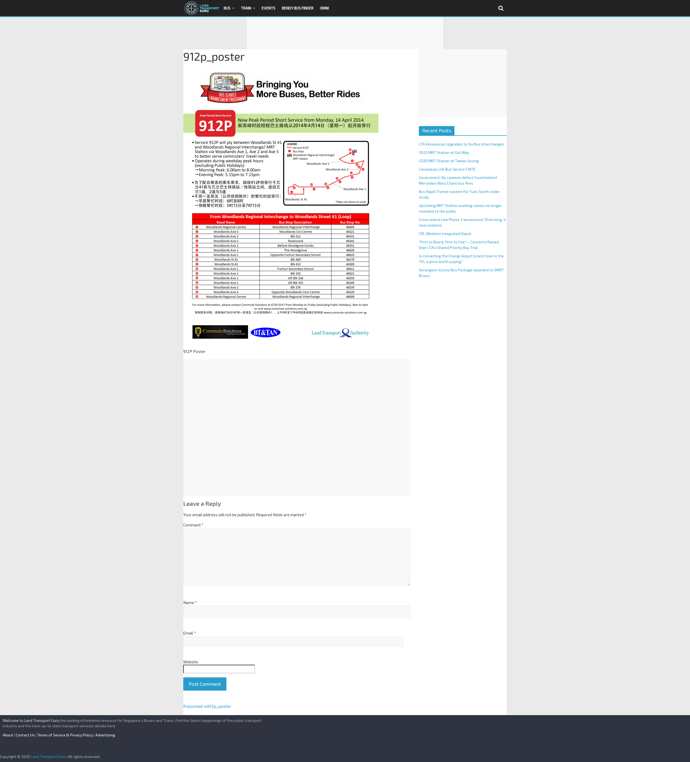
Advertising (105, 735)
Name (190, 602)
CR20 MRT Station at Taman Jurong (449, 160)
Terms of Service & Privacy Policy (65, 735)
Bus (227, 8)
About (8, 735)
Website (190, 661)
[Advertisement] (345, 33)
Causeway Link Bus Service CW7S (447, 169)
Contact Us (25, 735)
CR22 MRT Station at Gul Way (444, 152)
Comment (193, 524)
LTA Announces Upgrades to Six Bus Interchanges (461, 144)
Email (189, 633)
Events (268, 8)
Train (246, 8)
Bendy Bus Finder (297, 8)
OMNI (324, 8)
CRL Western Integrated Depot (445, 233)
